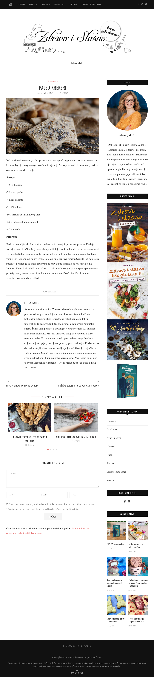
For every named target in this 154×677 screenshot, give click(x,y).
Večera (110, 480)
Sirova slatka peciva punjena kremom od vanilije (114, 582)
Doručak (111, 421)
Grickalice (112, 429)
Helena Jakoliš (48, 93)
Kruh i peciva (53, 81)
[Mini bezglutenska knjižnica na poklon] (76, 417)
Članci (32, 4)
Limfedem (73, 4)
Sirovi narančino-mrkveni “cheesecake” (116, 620)
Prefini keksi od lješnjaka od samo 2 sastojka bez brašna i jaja (138, 582)
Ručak (110, 455)
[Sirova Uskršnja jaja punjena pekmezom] (138, 605)
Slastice (110, 463)
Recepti (21, 4)
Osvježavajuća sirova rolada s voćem (136, 546)
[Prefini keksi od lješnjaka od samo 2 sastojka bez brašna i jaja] (138, 566)
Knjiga (45, 4)
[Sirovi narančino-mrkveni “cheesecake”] (116, 605)
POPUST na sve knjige (115, 544)
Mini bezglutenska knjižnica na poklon (76, 437)
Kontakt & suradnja (91, 4)
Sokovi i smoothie (116, 472)
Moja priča (59, 4)
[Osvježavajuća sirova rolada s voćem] (138, 530)
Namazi (111, 446)
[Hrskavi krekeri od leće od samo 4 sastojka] (29, 417)
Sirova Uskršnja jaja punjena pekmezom (136, 620)
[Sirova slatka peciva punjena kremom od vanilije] (116, 566)
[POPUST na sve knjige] (116, 530)
